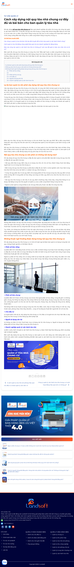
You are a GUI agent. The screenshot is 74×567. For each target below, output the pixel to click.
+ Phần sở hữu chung (14, 74)
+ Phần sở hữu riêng (13, 71)
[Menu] (72, 4)
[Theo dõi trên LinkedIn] (9, 527)
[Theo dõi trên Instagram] (6, 527)
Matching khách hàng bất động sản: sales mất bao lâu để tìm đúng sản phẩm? (31, 454)
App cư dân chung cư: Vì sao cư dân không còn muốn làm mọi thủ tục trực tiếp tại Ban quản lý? (36, 446)
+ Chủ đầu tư (11, 76)
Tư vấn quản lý (11, 16)
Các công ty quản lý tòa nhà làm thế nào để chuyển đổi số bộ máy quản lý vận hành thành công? (34, 41)
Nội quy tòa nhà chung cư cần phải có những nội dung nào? (23, 67)
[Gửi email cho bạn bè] (38, 376)
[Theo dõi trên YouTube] (13, 527)
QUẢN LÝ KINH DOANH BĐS (36, 532)
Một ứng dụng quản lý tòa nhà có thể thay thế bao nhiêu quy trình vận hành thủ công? (33, 462)
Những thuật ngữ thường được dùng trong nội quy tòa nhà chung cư (26, 69)
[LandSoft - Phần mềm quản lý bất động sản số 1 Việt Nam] (10, 4)
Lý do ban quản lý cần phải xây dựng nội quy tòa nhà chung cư (24, 65)
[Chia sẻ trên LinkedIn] (44, 376)
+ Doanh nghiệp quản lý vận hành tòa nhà (20, 80)
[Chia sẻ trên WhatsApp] (30, 376)
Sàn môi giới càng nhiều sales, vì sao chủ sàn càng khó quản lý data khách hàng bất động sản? (35, 479)
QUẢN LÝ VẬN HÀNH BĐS (59, 532)
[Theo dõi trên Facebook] (2, 527)
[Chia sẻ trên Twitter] (35, 376)
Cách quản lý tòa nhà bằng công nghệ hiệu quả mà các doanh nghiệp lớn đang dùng (31, 44)
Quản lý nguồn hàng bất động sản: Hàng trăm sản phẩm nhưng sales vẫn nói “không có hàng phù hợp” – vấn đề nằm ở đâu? (39, 471)
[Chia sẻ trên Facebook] (32, 376)
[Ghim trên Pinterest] (41, 376)
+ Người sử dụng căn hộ (15, 78)
